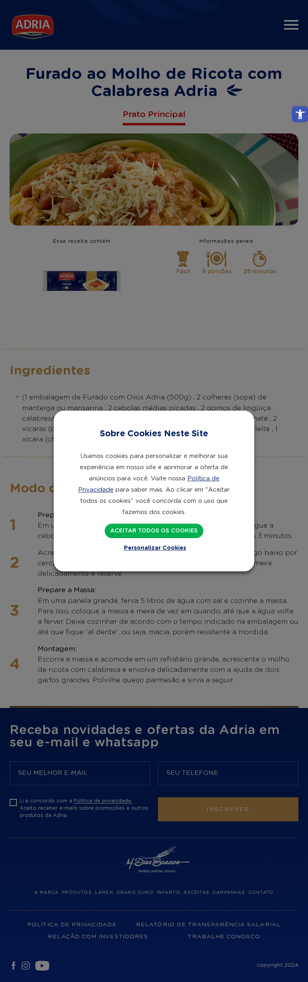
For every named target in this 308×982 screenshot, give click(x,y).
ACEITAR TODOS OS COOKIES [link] (154, 531)
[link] (300, 114)
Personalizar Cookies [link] (155, 548)
